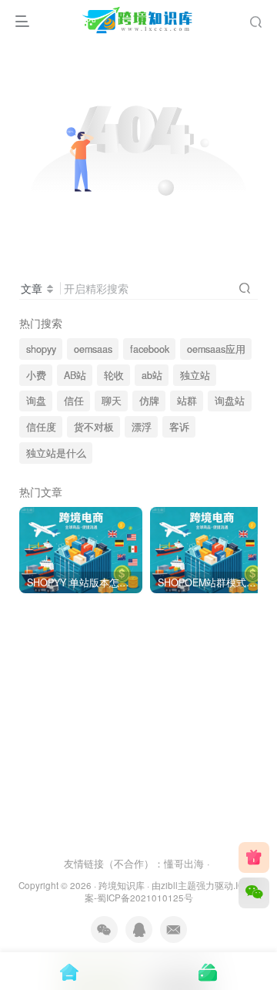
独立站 (195, 375)
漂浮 (142, 427)
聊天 (112, 401)
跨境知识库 (121, 885)
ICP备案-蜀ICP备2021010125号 (172, 891)
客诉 (179, 427)
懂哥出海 (184, 863)
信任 (74, 401)
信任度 (41, 427)
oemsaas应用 (216, 349)
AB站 (75, 375)
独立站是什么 (56, 453)
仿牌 (149, 401)
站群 (187, 401)
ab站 (152, 375)
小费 (36, 375)
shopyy (41, 349)
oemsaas (93, 349)
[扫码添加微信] (254, 893)
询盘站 (230, 401)
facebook (149, 349)
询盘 (36, 401)
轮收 (114, 375)
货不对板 (94, 427)
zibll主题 (178, 885)
